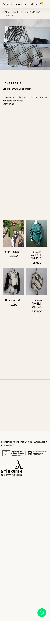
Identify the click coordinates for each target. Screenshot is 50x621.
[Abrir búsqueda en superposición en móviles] (31, 4)
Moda (36, 12)
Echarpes (28, 12)
